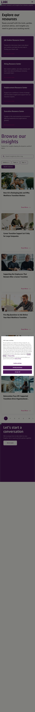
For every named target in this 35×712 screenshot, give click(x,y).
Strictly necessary (17, 367)
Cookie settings (17, 363)
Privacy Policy (11, 355)
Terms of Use (18, 358)
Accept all (17, 372)
